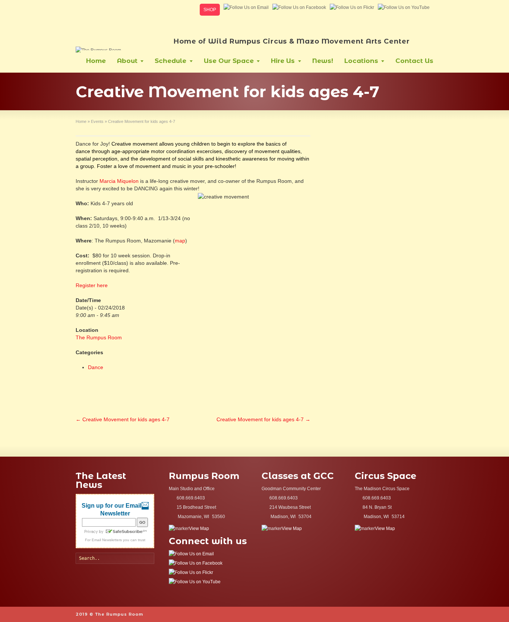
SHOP (209, 9)
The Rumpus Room (99, 337)
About (127, 60)
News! (322, 60)
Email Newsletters (107, 540)
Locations (361, 60)
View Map (199, 528)
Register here (92, 285)
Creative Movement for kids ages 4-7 (123, 419)
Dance (95, 367)
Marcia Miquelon (119, 181)
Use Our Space (229, 60)
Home (96, 60)
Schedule (170, 60)
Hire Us (283, 60)
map (180, 241)
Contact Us (414, 60)
